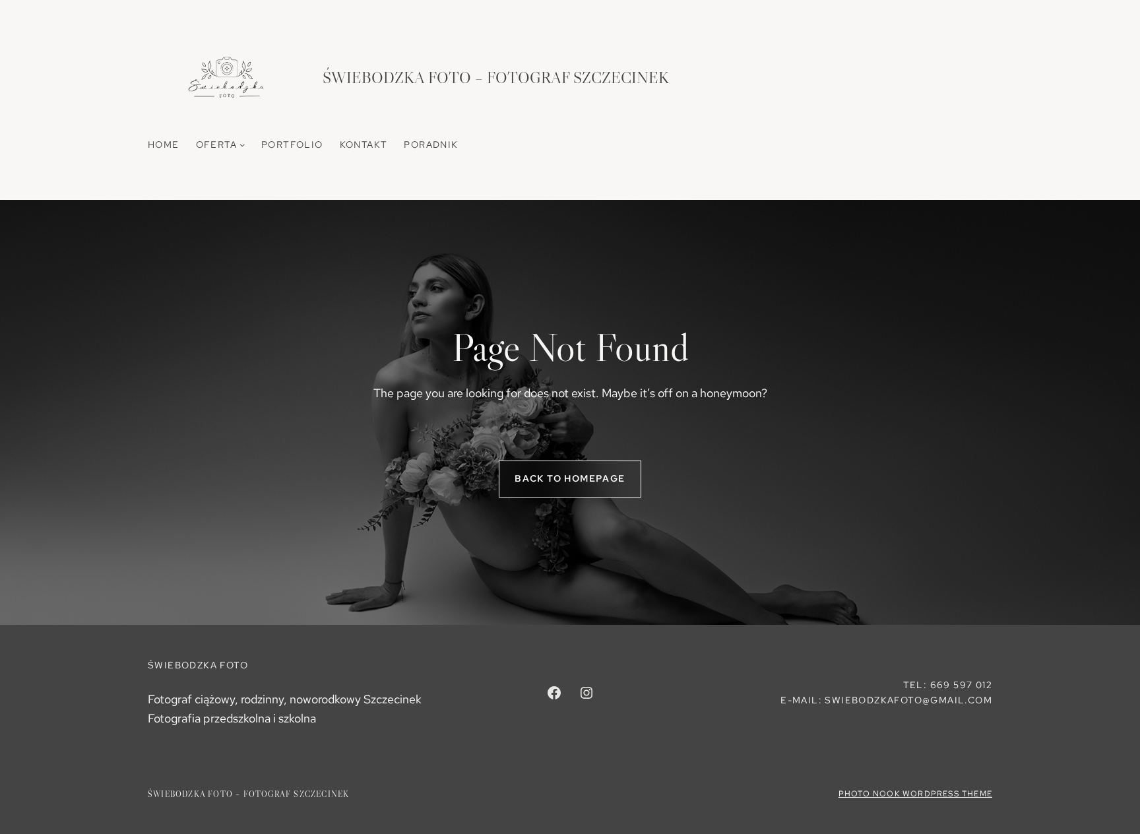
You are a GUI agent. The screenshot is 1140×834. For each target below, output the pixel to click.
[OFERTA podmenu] (242, 144)
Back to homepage (570, 478)
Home (163, 144)
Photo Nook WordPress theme (915, 793)
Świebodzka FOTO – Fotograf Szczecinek (496, 77)
